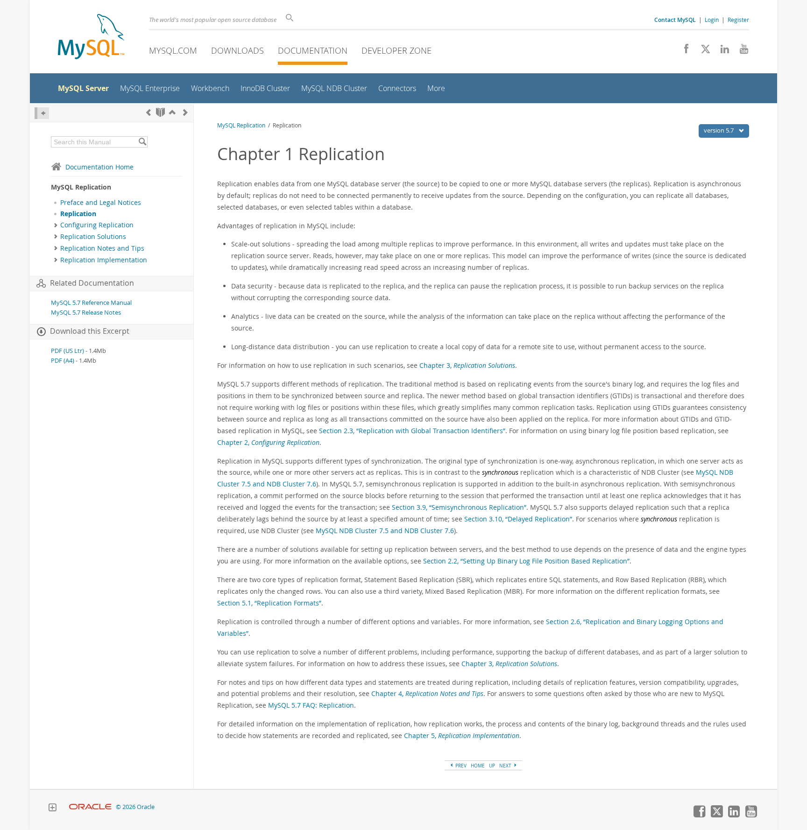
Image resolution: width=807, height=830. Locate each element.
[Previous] (148, 112)
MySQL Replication (241, 125)
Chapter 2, (268, 442)
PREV (460, 765)
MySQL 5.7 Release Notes (86, 313)
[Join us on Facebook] (683, 51)
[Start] (160, 112)
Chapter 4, (427, 693)
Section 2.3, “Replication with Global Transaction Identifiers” (412, 430)
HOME (478, 765)
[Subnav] (55, 225)
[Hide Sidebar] (42, 113)
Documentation (312, 50)
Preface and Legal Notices (100, 202)
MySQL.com (173, 50)
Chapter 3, (467, 365)
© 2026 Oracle (135, 807)
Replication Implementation (103, 260)
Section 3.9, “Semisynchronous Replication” (459, 507)
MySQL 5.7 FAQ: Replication (311, 705)
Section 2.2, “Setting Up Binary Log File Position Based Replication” (526, 560)
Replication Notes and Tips (102, 248)
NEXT (506, 765)
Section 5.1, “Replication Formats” (269, 602)
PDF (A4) (62, 361)
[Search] (142, 142)
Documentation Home (99, 166)
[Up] (172, 112)
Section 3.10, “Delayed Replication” (518, 518)
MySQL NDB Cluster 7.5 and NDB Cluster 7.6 (385, 530)
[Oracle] (90, 807)
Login (712, 19)
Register (738, 19)
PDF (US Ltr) (67, 351)
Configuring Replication (97, 225)
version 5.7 (719, 130)
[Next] (185, 112)
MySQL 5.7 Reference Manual (91, 303)
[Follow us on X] (702, 51)
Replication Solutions (93, 236)
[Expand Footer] (52, 808)
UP (492, 765)
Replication (78, 214)
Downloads (237, 50)
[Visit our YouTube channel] (740, 51)
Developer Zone (396, 50)
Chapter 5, (461, 735)
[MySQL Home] (91, 37)
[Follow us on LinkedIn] (721, 51)
